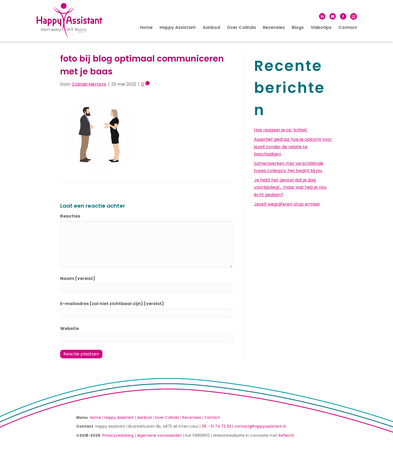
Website (69, 328)
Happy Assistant (178, 27)
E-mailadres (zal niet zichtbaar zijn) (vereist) (112, 304)
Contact (347, 27)
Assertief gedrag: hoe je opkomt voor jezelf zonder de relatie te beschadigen (293, 146)
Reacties (70, 216)
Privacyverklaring (118, 435)
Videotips (321, 27)
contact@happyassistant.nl (260, 426)
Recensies (274, 27)
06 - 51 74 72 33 (216, 426)
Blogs (298, 27)
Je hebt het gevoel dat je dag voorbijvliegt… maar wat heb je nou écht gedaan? (290, 187)
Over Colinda (241, 27)
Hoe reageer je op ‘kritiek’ (281, 130)
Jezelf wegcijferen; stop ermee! (287, 204)
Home (146, 27)
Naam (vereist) (77, 278)
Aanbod (211, 27)
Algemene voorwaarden (159, 435)
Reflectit (286, 435)
